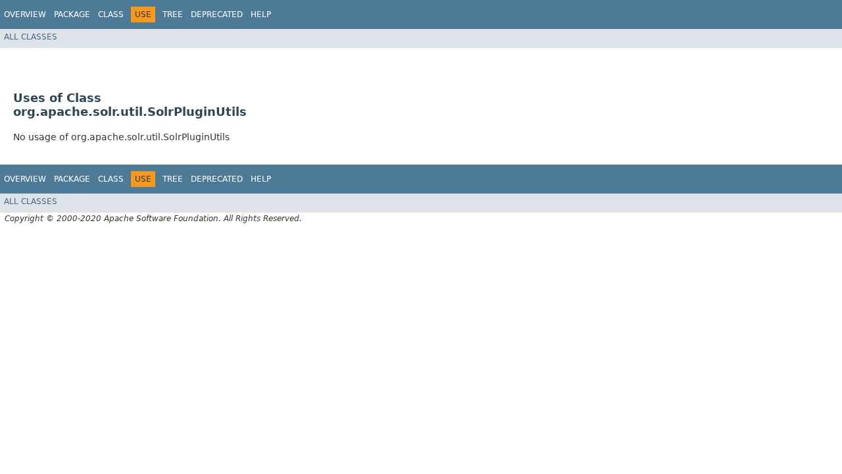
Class (111, 14)
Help (261, 14)
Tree (172, 14)
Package (72, 14)
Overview (25, 14)
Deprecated (217, 14)
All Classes (30, 36)
